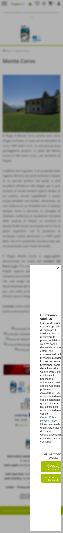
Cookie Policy (48, 417)
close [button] (58, 268)
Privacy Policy (48, 420)
